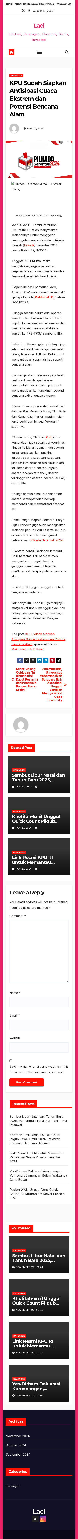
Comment (17, 916)
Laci (39, 25)
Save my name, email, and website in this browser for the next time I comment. (38, 1069)
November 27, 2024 (29, 1309)
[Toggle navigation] (39, 52)
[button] (66, 52)
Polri (49, 437)
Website (15, 1038)
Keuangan (16, 75)
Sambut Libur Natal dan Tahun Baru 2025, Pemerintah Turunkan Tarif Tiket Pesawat (38, 1121)
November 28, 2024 (29, 1267)
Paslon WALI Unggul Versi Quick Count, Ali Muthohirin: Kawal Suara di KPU (37, 1194)
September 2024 (18, 1454)
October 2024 (16, 1445)
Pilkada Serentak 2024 (46, 540)
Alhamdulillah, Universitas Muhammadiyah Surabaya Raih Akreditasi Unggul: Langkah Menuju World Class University (51, 684)
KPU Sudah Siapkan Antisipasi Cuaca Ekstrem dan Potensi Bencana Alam (38, 639)
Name (15, 993)
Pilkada (29, 245)
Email (14, 1015)
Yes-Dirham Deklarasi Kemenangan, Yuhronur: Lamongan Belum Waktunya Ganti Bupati (38, 1175)
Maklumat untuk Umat (27, 649)
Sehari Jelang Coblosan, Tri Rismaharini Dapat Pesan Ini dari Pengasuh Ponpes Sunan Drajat (27, 679)
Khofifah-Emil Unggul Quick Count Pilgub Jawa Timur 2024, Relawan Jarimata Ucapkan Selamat (35, 1139)
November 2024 (18, 1436)
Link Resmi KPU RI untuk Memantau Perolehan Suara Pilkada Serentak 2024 (36, 1157)
